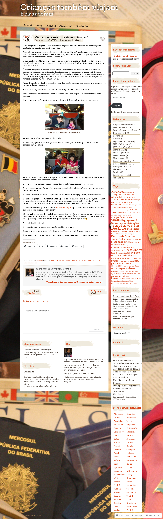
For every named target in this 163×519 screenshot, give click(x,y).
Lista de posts (132, 252)
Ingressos (129, 245)
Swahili (129, 496)
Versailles (132, 284)
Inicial (28, 25)
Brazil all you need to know (125, 130)
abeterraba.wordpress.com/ (125, 366)
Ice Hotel (137, 242)
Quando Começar (120, 273)
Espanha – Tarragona (122, 141)
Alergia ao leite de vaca (122, 194)
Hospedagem (119, 158)
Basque (129, 421)
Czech (116, 435)
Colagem (117, 383)
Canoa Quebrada (122, 207)
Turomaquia (118, 391)
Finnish (130, 442)
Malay (129, 474)
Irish (116, 464)
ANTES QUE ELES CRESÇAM (126, 369)
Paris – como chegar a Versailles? (122, 312)
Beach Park (125, 205)
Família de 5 (118, 150)
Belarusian (118, 425)
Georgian (130, 450)
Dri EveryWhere (120, 377)
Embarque (129, 234)
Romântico (129, 278)
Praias (136, 271)
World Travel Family (123, 360)
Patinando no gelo (117, 271)
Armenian (131, 417)
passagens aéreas (125, 268)
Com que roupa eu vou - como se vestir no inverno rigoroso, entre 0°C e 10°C (41, 353)
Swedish (117, 499)
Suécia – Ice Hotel (121, 175)
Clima (123, 212)
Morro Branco (121, 258)
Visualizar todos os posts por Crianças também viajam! (74, 282)
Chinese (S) (131, 428)
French (125, 56)
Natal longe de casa (126, 261)
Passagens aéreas (120, 166)
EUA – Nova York (121, 147)
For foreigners (119, 153)
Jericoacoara (116, 247)
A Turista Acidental (122, 388)
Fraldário (123, 239)
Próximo (96, 292)
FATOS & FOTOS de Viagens (125, 374)
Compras (116, 219)
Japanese (118, 467)
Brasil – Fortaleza (120, 127)
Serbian (130, 489)
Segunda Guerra (116, 281)
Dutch (116, 439)
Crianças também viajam (69, 7)
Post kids (131, 271)
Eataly (113, 234)
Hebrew (130, 453)
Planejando (66, 26)
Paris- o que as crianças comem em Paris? (123, 317)
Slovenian (131, 492)
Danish (129, 435)
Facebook (118, 342)
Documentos (135, 231)
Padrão (102, 38)
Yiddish (130, 510)
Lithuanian (131, 471)
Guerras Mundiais (135, 239)
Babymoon (116, 205)
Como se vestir (120, 133)
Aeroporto (55, 260)
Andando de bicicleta (121, 199)
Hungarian (131, 457)
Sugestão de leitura (119, 284)
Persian (117, 482)
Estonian (130, 439)
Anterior (34, 292)
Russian (117, 489)
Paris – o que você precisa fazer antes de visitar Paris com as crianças (125, 306)
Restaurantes (118, 278)
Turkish (117, 503)
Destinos (50, 25)
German (117, 450)
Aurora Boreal (128, 202)
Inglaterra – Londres (122, 161)
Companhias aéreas (121, 217)
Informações (118, 244)
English (117, 56)
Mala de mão (118, 255)
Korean (129, 467)
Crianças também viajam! (71, 40)
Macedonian (119, 474)
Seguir (117, 106)
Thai (128, 499)
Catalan (117, 428)
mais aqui (63, 207)
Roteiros (117, 172)
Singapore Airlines (128, 281)
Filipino (117, 442)
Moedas (114, 258)
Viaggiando (118, 394)
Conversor (117, 223)
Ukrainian (131, 503)
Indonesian (131, 460)
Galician (130, 446)
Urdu (116, 507)
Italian (129, 464)
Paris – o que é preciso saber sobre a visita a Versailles (125, 300)
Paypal (125, 271)
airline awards (129, 192)
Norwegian (131, 478)
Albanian (130, 414)
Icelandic (118, 460)
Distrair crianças (89, 260)
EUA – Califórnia (120, 144)
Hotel (131, 242)
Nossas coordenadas (122, 164)
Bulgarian (130, 425)
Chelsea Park (115, 212)
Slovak (117, 492)
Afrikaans (118, 414)
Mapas (135, 256)
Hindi (116, 457)
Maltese (117, 478)
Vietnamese (131, 507)
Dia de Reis (133, 229)
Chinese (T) (119, 432)
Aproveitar (117, 202)
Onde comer (129, 266)
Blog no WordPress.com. (30, 515)
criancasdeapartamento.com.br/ (128, 363)
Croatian (130, 432)
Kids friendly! (133, 249)
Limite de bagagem (117, 253)
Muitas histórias (133, 258)
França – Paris (119, 155)
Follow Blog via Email (124, 81)
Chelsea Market (135, 210)
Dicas (38, 25)
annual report (136, 199)
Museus (115, 261)
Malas (128, 255)
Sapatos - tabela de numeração (37, 350)
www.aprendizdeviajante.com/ (127, 386)
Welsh (117, 510)
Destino (116, 136)
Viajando (82, 26)
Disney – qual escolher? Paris (126, 296)
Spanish (133, 56)
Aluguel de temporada (123, 125)
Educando (120, 234)
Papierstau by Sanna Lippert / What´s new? (126, 398)
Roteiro (137, 278)
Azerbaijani (119, 421)
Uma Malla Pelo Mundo (123, 380)
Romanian (131, 485)
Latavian (118, 471)
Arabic (117, 417)
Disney (113, 231)
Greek (116, 453)
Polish (129, 482)
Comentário (96, 329)
